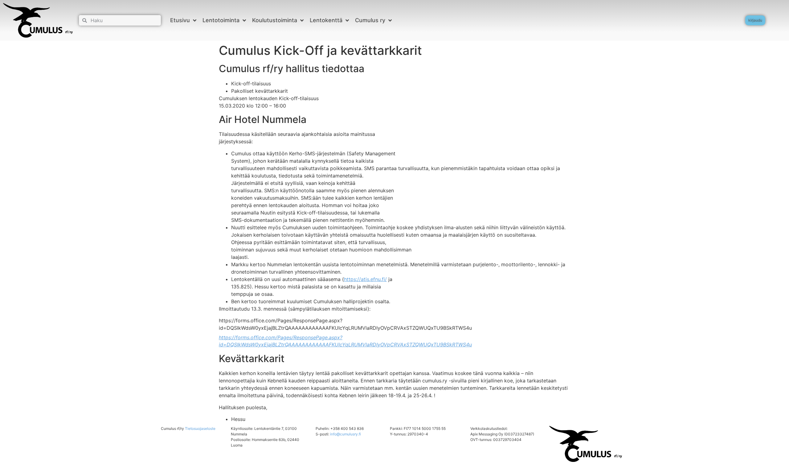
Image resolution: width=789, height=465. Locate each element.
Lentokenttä (326, 20)
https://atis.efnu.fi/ (365, 279)
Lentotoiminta (220, 20)
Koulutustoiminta (274, 20)
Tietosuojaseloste (200, 428)
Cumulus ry (370, 20)
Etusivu (180, 20)
